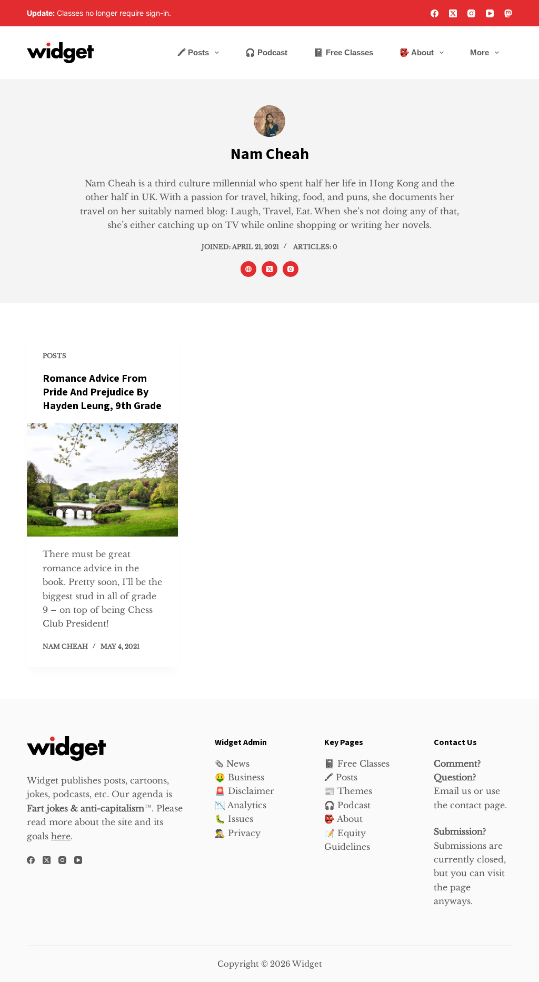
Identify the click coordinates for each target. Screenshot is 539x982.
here (61, 836)
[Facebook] (434, 13)
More (479, 52)
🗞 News (232, 763)
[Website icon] (248, 269)
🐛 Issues (234, 819)
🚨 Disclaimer (244, 791)
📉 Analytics (240, 805)
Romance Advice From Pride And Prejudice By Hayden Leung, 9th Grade (102, 392)
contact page (477, 805)
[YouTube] (490, 13)
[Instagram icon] (290, 269)
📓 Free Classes (343, 52)
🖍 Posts (193, 52)
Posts (54, 356)
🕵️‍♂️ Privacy (238, 833)
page (460, 887)
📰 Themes (348, 791)
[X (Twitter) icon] (269, 269)
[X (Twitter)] (453, 13)
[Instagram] (471, 13)
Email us (452, 791)
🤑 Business (239, 777)
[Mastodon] (508, 13)
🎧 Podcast (266, 52)
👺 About (417, 52)
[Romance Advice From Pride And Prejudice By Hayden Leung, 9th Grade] (102, 480)
